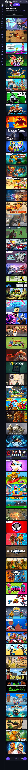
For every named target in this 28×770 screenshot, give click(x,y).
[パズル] (2, 54)
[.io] (2, 27)
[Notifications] (10, 4)
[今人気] (2, 14)
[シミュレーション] (2, 42)
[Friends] (2, 4)
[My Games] (6, 4)
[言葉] (2, 61)
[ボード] (2, 56)
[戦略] (2, 59)
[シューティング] (2, 44)
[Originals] (2, 19)
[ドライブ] (2, 49)
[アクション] (2, 32)
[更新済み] (2, 16)
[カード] (2, 37)
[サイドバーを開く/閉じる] (2, 1)
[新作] (2, 11)
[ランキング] (2, 23)
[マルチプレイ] (2, 21)
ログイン (16, 5)
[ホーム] (2, 6)
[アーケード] (2, 30)
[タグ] (2, 65)
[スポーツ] (2, 47)
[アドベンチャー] (2, 34)
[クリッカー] (2, 39)
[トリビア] (2, 51)
